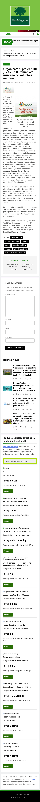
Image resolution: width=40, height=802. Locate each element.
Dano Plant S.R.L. (23, 515)
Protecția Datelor (16, 798)
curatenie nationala (12, 241)
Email (8, 328)
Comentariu (10, 295)
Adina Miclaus (19, 427)
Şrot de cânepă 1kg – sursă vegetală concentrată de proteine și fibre (18, 564)
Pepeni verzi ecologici (11, 717)
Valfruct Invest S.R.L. (24, 701)
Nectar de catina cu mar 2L (14, 625)
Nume (8, 320)
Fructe (12, 475)
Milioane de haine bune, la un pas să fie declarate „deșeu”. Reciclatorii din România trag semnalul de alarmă (24, 418)
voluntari (8, 249)
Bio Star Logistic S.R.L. (25, 545)
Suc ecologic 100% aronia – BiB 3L (17, 687)
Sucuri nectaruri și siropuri (19, 505)
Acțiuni (6, 64)
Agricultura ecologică (10, 447)
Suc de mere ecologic (11, 657)
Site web (8, 337)
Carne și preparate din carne (19, 535)
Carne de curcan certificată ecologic (17, 531)
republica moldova (19, 245)
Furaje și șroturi (15, 569)
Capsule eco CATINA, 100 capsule (16, 595)
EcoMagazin (9, 82)
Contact (26, 798)
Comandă (7, 491)
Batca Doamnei (16, 237)
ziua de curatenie (20, 249)
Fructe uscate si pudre (17, 599)
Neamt (7, 245)
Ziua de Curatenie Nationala (15, 253)
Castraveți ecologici (11, 747)
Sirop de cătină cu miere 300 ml (15, 501)
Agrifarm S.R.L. (22, 730)
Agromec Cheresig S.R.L (25, 671)
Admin (17, 379)
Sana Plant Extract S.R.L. (25, 609)
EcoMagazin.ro (24, 794)
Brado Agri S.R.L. (23, 579)
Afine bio (6, 472)
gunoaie (25, 241)
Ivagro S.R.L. (21, 485)
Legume (13, 750)
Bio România (30, 779)
